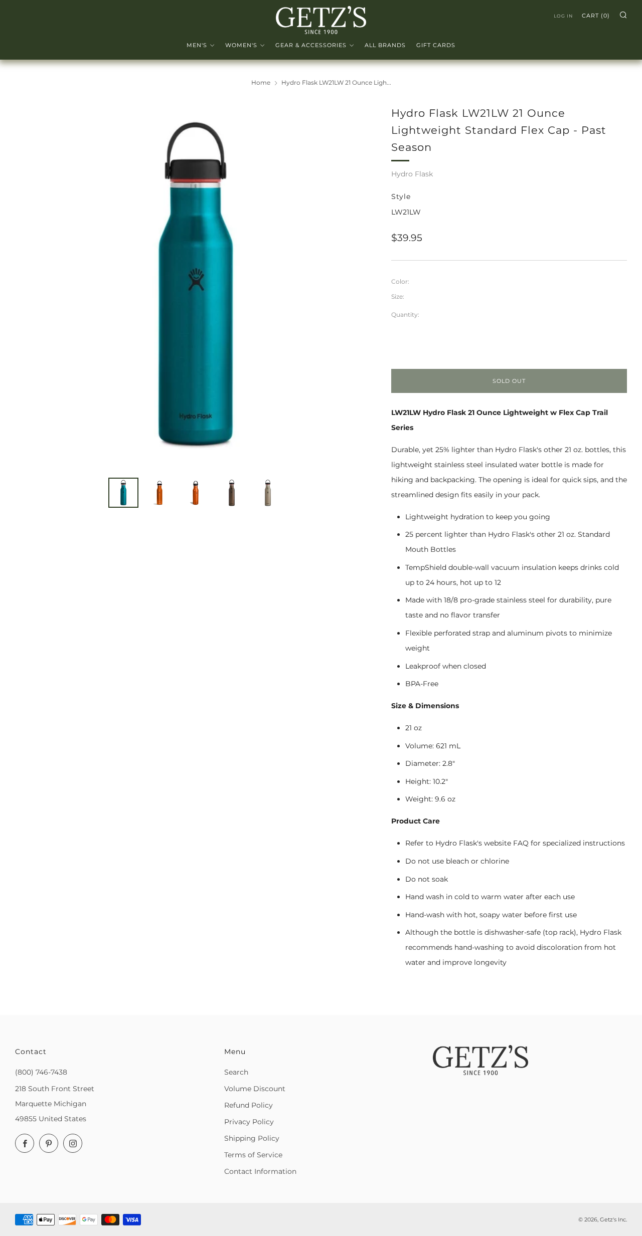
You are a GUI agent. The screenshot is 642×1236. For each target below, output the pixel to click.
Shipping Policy (251, 1138)
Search (236, 1072)
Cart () (596, 15)
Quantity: (405, 315)
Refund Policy (248, 1105)
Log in (563, 16)
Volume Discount (254, 1088)
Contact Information (260, 1171)
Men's (197, 45)
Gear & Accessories (311, 45)
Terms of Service (253, 1154)
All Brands (385, 45)
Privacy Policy (249, 1121)
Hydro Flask (412, 173)
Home (260, 82)
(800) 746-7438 (41, 1072)
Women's (241, 45)
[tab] (123, 493)
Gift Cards (435, 45)
